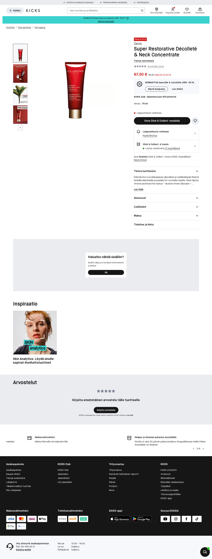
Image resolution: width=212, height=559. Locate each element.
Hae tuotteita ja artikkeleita (84, 10)
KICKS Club (63, 470)
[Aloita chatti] (205, 552)
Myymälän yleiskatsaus (172, 482)
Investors (166, 474)
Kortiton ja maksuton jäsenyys (80, 2)
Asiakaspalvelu (13, 470)
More (111, 490)
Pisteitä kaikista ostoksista (115, 2)
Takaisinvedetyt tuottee (18, 486)
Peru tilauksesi (13, 490)
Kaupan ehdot (13, 474)
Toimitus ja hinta (144, 224)
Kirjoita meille (23, 549)
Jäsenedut (63, 474)
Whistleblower (168, 478)
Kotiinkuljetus (143, 2)
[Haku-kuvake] (142, 10)
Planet (112, 482)
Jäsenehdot (64, 478)
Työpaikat (166, 486)
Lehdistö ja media (169, 490)
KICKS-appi (166, 498)
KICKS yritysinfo (169, 470)
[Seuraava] (20, 127)
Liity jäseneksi (65, 482)
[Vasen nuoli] (193, 448)
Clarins (138, 43)
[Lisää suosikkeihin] (195, 121)
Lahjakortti (11, 482)
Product (113, 486)
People (112, 478)
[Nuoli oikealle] (203, 448)
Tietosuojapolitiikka (170, 494)
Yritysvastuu (115, 470)
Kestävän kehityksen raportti (124, 474)
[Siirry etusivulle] (33, 10)
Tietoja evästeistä (15, 478)
